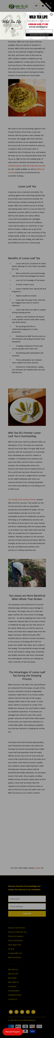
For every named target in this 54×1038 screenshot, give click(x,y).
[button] (51, 14)
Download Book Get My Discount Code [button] (39, 35)
